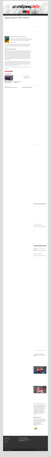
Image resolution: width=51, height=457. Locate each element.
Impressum (6, 441)
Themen (13, 14)
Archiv (5, 445)
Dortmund (11, 71)
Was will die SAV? (7, 14)
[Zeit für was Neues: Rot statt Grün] (18, 78)
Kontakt (27, 14)
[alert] (40, 255)
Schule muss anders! (27, 77)
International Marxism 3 (42, 250)
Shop (30, 14)
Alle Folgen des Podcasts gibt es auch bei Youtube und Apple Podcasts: (40, 355)
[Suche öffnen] (46, 15)
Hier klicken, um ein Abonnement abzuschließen (40, 226)
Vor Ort (17, 14)
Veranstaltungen (22, 14)
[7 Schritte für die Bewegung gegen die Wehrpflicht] (9, 78)
